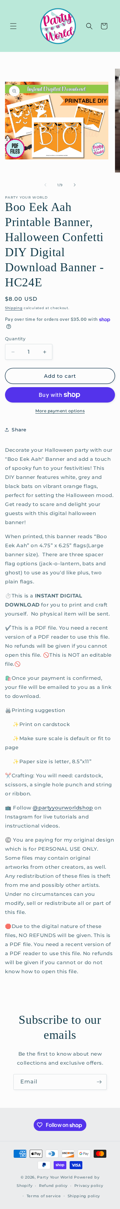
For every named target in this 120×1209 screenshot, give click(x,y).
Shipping (14, 308)
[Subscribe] (99, 1082)
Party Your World (55, 1177)
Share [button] (19, 430)
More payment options (60, 410)
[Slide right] (74, 184)
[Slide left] (45, 184)
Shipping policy (84, 1196)
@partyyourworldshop (63, 807)
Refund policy (53, 1185)
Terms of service (44, 1196)
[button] (13, 26)
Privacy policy (88, 1185)
